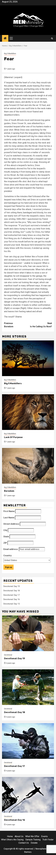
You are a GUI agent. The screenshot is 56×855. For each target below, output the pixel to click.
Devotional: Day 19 (11, 586)
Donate (34, 843)
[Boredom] (28, 466)
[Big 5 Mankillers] (28, 358)
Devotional (8, 655)
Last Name (8, 517)
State (6, 536)
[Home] (5, 38)
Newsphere (40, 848)
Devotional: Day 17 (11, 595)
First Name (9, 511)
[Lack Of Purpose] (28, 412)
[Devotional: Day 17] (28, 741)
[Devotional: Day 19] (28, 633)
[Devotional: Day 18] (28, 687)
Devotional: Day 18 (11, 590)
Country (7, 555)
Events (44, 836)
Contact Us (23, 843)
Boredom (8, 325)
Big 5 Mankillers (10, 53)
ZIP (5, 543)
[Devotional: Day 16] (28, 795)
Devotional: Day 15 (11, 604)
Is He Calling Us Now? (41, 325)
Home (10, 836)
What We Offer (32, 836)
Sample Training (33, 839)
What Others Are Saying (12, 839)
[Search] (52, 38)
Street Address (11, 524)
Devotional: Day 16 (11, 599)
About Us (19, 836)
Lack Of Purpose (13, 437)
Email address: (11, 549)
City (5, 530)
